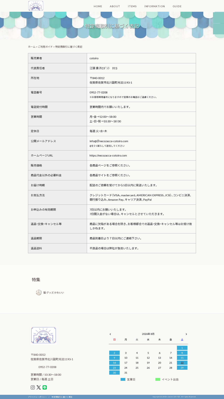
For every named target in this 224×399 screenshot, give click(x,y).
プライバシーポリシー (37, 396)
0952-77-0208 (47, 367)
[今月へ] (125, 330)
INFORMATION (154, 6)
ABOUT (115, 6)
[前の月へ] (110, 333)
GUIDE (177, 6)
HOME (98, 6)
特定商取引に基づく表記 (62, 396)
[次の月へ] (186, 333)
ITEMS (132, 6)
